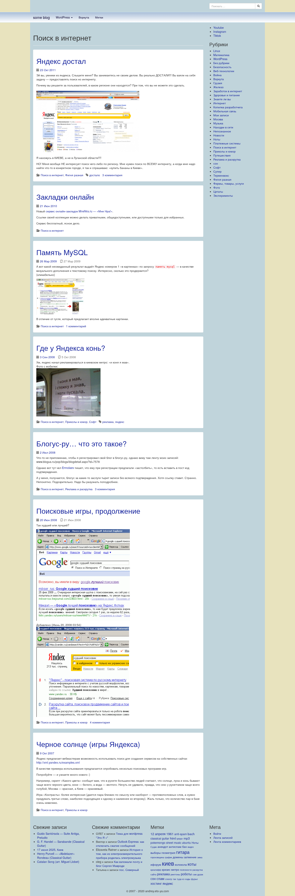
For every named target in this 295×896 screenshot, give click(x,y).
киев (168, 863)
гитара (182, 852)
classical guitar (160, 838)
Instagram (219, 32)
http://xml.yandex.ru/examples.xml (58, 762)
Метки (99, 17)
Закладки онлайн (65, 196)
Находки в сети (223, 127)
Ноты (216, 139)
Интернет (219, 103)
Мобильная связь (224, 111)
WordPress (63, 17)
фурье (194, 879)
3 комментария (112, 175)
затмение (190, 857)
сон (215, 163)
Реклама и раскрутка (79, 489)
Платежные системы (226, 143)
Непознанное (222, 131)
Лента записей (223, 838)
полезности (186, 869)
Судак (154, 846)
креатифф (156, 869)
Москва (218, 119)
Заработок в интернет (227, 91)
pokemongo (158, 843)
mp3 (187, 838)
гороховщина (157, 857)
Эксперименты (223, 195)
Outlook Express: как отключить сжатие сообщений (120, 844)
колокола (181, 864)
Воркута (84, 17)
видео (191, 846)
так (174, 879)
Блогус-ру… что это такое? (81, 443)
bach (191, 834)
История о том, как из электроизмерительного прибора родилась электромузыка (119, 854)
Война (217, 75)
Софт (92, 422)
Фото (216, 187)
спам (160, 878)
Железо (218, 87)
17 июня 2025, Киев (50, 850)
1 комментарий (76, 326)
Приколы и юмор (76, 422)
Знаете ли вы (222, 99)
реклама (108, 422)
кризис (166, 869)
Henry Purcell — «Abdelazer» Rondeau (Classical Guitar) (56, 856)
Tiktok (217, 36)
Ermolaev (68, 468)
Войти (217, 834)
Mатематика (221, 55)
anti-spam (180, 834)
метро (175, 869)
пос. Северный (129, 870)
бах (184, 847)
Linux (216, 51)
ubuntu (186, 843)
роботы (186, 874)
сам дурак (198, 874)
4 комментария (100, 722)
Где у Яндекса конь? (70, 348)
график (168, 857)
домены (178, 857)
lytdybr (180, 838)
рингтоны (175, 874)
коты (192, 864)
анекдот (163, 847)
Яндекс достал (61, 61)
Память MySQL (62, 252)
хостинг (156, 883)
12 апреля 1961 (162, 834)
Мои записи (221, 115)
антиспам (175, 847)
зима (199, 857)
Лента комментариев (227, 842)
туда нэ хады (183, 879)
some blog (41, 17)
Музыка (218, 123)
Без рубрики (221, 63)
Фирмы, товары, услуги (228, 183)
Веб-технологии (223, 71)
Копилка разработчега (228, 107)
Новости (218, 135)
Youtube (218, 28)
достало (94, 175)
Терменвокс (221, 175)
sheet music (173, 843)
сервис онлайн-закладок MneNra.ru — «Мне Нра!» (79, 211)
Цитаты (218, 191)
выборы (156, 853)
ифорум (156, 864)
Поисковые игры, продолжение (88, 510)
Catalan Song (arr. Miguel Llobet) (58, 862)
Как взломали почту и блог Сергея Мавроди (119, 864)
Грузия (217, 83)
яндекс (119, 422)
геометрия (168, 853)
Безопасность (222, 67)
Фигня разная (74, 175)
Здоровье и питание (226, 95)
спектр (168, 879)
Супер (217, 171)
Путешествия (222, 155)
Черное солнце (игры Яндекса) (88, 744)
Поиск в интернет (52, 175)
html (173, 838)
